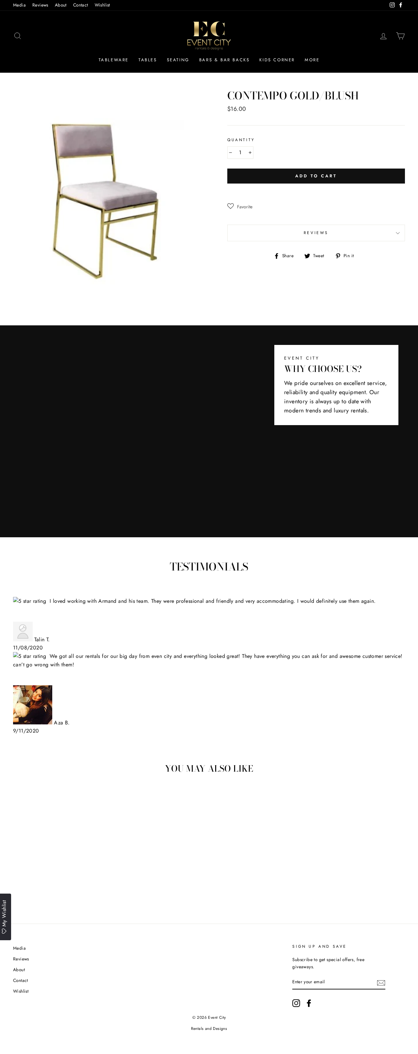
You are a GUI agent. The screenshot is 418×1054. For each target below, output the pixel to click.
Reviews (40, 5)
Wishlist (102, 5)
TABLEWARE (114, 60)
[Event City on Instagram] (296, 1003)
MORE (312, 60)
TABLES (147, 60)
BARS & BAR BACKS (224, 60)
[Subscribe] (381, 982)
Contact (80, 5)
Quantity (241, 140)
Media (19, 5)
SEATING (178, 60)
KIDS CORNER (277, 60)
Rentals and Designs (209, 1029)
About (61, 5)
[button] (239, 207)
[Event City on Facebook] (309, 1003)
